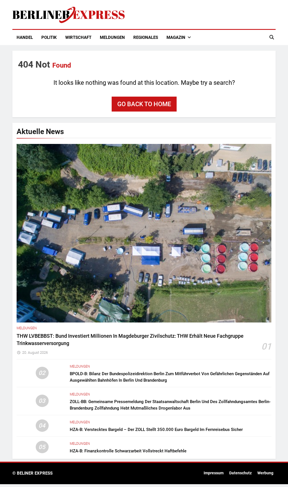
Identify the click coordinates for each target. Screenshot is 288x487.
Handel (25, 37)
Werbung (265, 473)
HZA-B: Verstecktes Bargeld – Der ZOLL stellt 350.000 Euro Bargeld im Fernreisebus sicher (156, 429)
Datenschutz (240, 473)
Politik (49, 37)
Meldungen (112, 37)
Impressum (214, 473)
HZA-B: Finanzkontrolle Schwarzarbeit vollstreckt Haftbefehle (128, 450)
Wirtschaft (78, 37)
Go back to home (144, 104)
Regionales (145, 37)
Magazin (175, 37)
